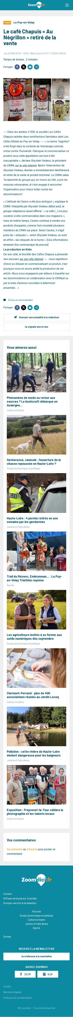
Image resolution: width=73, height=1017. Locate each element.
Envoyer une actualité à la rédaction (39, 317)
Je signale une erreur (36, 326)
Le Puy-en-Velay (24, 22)
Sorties (7, 936)
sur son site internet (31, 259)
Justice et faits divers (36, 924)
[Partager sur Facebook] (17, 67)
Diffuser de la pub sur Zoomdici (20, 898)
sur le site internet (26, 165)
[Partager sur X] (23, 67)
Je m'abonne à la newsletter (36, 956)
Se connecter (14, 849)
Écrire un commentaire (20, 300)
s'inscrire (32, 849)
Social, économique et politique (36, 915)
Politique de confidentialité (17, 997)
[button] (67, 5)
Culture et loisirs (36, 919)
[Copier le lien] (36, 67)
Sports (36, 928)
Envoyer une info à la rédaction (19, 903)
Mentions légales (12, 992)
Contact (7, 894)
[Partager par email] (30, 67)
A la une (36, 911)
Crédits (7, 986)
